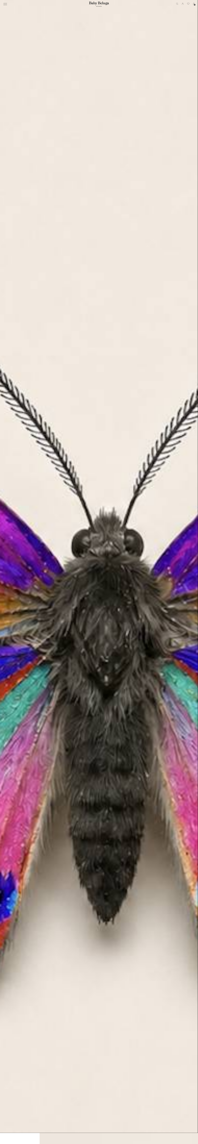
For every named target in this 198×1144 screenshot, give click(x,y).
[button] (5, 4)
